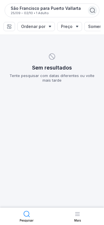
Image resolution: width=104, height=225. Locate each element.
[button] (9, 26)
